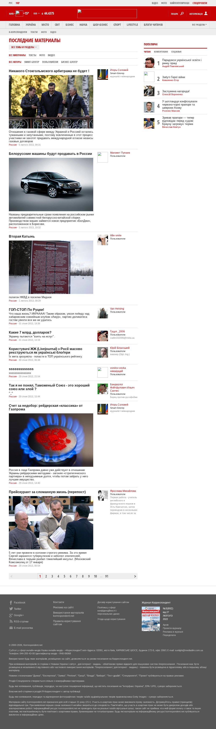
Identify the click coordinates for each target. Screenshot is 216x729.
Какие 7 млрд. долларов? (30, 332)
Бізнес (70, 25)
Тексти (34, 32)
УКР (18, 3)
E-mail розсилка (23, 627)
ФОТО (164, 3)
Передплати (169, 635)
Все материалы (17, 55)
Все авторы (15, 62)
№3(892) (168, 608)
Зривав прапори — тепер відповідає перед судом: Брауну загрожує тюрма (178, 121)
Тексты (32, 55)
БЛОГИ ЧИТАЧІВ (153, 25)
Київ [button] (11, 13)
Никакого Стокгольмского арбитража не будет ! (49, 71)
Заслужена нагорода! (176, 91)
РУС (11, 3)
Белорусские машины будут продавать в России (50, 154)
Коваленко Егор (170, 80)
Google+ (19, 615)
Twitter (17, 608)
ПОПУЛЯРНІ (151, 44)
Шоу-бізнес (100, 25)
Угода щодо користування (111, 619)
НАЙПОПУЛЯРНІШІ (179, 3)
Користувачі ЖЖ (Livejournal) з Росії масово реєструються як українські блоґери (45, 350)
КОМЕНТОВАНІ (161, 51)
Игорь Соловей (119, 70)
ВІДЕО (155, 3)
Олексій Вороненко (172, 94)
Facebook (19, 602)
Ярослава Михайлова (123, 491)
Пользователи (50, 62)
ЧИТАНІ (147, 51)
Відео (53, 32)
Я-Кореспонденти (18, 32)
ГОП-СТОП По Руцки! (26, 309)
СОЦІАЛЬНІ (176, 51)
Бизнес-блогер (69, 62)
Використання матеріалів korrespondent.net (68, 614)
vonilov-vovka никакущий (118, 370)
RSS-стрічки (21, 621)
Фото (44, 32)
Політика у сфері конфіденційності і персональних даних (108, 610)
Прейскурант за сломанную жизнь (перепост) (47, 492)
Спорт (117, 25)
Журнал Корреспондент (156, 602)
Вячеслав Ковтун (171, 127)
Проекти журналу (172, 628)
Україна (31, 25)
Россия (13, 144)
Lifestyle (132, 25)
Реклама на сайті (63, 607)
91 (106, 576)
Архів (166, 625)
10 (95, 576)
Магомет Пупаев (120, 152)
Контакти (58, 602)
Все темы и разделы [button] (23, 47)
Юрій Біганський (120, 347)
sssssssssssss (21, 369)
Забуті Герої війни (173, 77)
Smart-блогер (31, 62)
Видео (51, 55)
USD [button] (36, 13)
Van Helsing (117, 308)
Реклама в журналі (173, 631)
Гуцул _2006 (117, 331)
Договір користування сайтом (113, 602)
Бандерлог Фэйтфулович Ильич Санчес (122, 387)
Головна (14, 25)
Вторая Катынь (22, 236)
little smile (116, 235)
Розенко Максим (171, 111)
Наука (83, 25)
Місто (45, 25)
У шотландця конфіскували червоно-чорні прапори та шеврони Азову (179, 104)
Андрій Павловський (173, 66)
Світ (57, 25)
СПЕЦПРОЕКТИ (200, 3)
